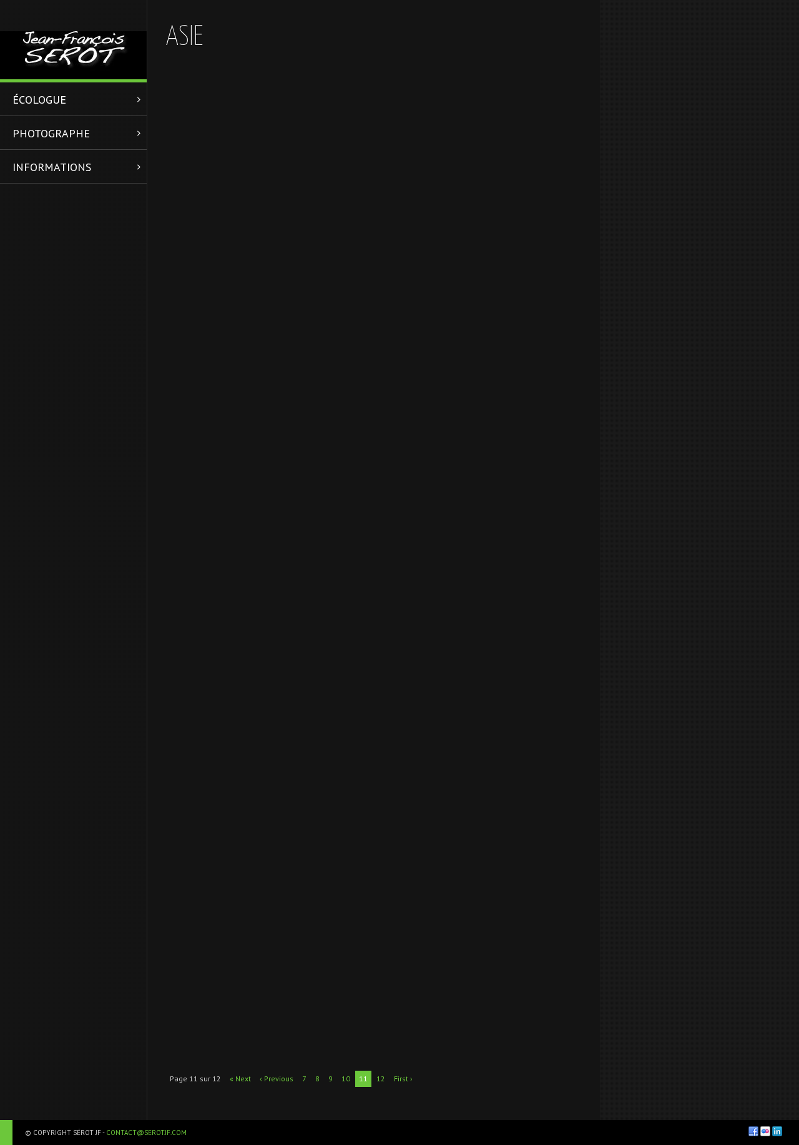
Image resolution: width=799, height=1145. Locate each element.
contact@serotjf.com (146, 1132)
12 (380, 1078)
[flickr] (765, 1131)
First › (403, 1078)
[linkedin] (777, 1131)
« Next (240, 1078)
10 (345, 1078)
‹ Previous (276, 1078)
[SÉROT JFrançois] (73, 39)
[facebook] (753, 1131)
